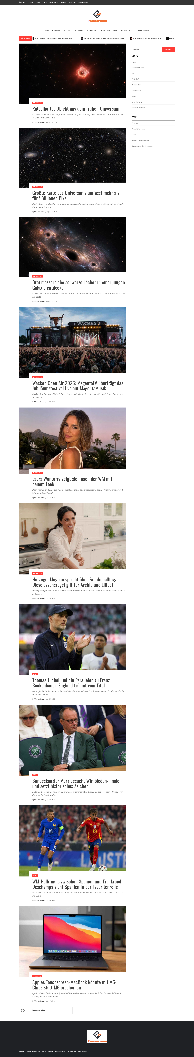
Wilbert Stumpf (39, 122)
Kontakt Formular (34, 2)
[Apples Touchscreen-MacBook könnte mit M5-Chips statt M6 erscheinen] (72, 941)
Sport (115, 30)
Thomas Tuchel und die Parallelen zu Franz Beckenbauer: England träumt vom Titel (71, 682)
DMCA (45, 2)
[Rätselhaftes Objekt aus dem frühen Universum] (72, 73)
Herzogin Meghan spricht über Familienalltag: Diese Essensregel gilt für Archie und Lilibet (74, 582)
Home (47, 30)
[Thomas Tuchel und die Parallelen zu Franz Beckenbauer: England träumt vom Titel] (72, 639)
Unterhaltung (126, 30)
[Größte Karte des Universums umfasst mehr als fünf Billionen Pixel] (72, 158)
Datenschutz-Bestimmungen (79, 2)
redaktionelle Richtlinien (57, 2)
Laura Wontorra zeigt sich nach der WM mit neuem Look (72, 481)
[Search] (170, 30)
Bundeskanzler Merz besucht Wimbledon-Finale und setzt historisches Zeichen (75, 783)
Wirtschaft (79, 30)
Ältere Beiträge (38, 1010)
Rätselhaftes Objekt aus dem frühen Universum (98, 38)
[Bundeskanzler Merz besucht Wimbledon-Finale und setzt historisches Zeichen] (72, 740)
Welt (70, 30)
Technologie (105, 30)
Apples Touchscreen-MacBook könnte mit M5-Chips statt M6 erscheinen (74, 984)
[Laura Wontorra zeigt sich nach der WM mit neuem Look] (72, 440)
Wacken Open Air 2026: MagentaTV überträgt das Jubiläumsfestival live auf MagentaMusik (77, 385)
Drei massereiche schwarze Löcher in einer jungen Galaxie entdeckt (56, 38)
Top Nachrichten (58, 30)
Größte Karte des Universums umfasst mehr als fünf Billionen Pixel (142, 38)
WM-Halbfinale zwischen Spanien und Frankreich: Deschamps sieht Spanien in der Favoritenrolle (78, 884)
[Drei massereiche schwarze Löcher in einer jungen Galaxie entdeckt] (72, 247)
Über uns (22, 2)
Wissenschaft (92, 30)
